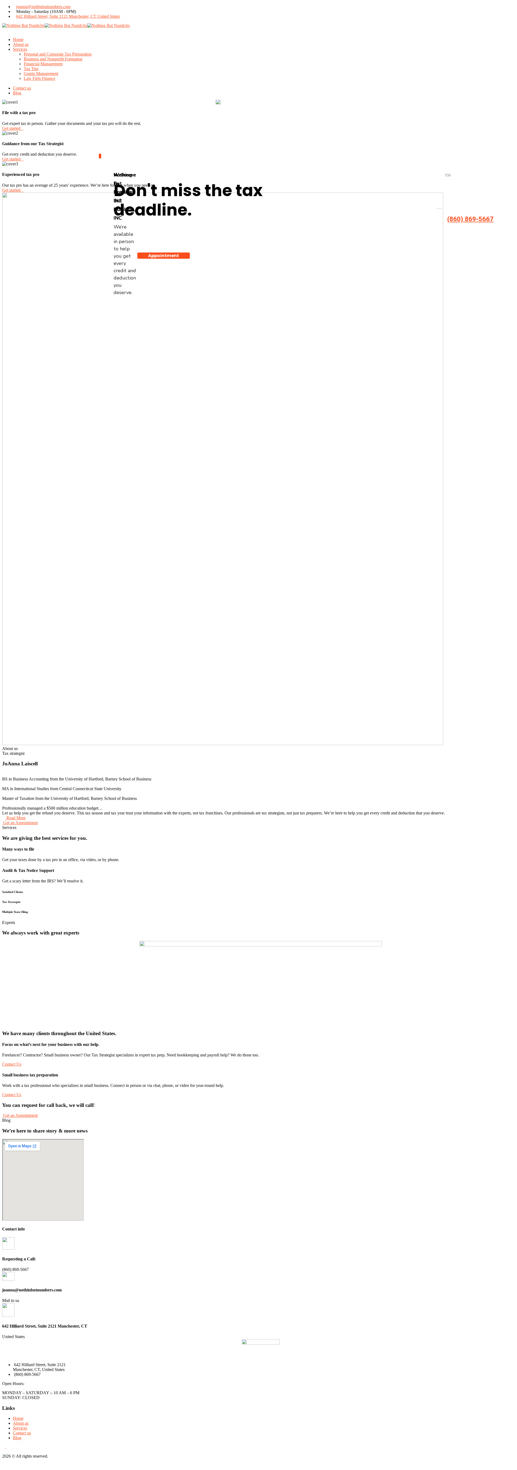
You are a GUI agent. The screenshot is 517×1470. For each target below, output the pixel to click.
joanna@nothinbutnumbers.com (43, 6)
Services (20, 1428)
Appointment (163, 256)
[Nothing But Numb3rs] (23, 25)
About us (21, 1423)
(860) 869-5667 (470, 219)
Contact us (22, 1433)
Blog (17, 1437)
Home (18, 1418)
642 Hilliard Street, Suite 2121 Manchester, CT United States (68, 16)
